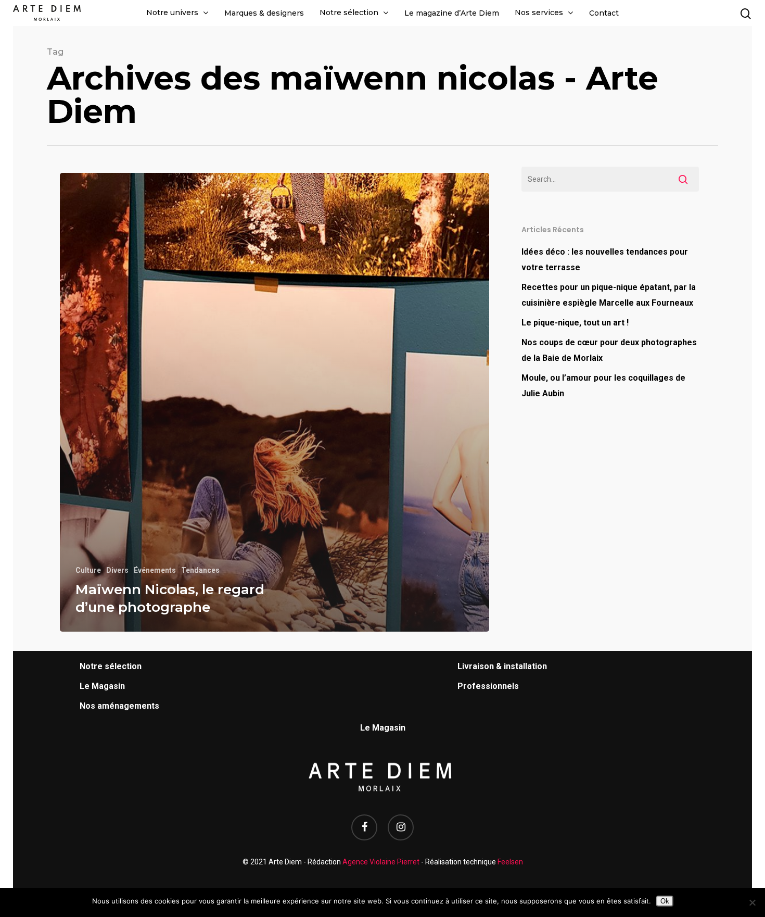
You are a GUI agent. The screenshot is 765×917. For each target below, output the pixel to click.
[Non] (752, 902)
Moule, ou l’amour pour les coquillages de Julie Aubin (603, 385)
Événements (155, 570)
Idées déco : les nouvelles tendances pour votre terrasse (604, 259)
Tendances (200, 570)
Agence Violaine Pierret (380, 862)
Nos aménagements (119, 706)
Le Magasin (102, 686)
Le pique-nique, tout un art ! (575, 323)
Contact (604, 13)
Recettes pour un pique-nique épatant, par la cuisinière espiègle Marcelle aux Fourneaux (608, 295)
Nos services (539, 12)
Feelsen (510, 862)
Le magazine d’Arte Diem (451, 13)
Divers (117, 570)
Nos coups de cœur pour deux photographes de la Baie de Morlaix (609, 350)
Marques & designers (264, 13)
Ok (664, 901)
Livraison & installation (502, 666)
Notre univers (172, 12)
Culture (88, 570)
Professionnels (488, 686)
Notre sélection (349, 12)
